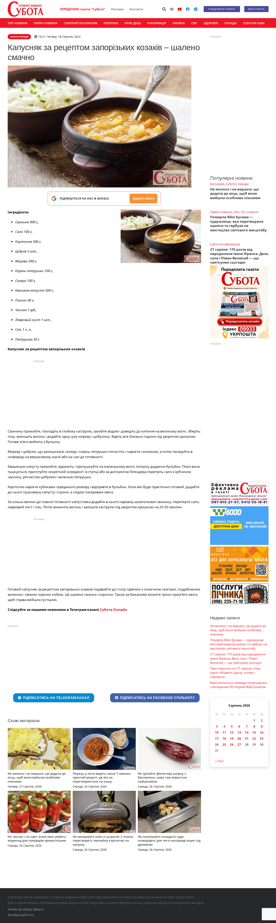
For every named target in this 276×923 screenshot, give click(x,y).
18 (224, 738)
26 (232, 744)
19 (232, 738)
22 (254, 738)
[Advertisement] (104, 393)
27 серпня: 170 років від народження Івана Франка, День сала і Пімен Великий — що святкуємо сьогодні (239, 256)
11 (224, 732)
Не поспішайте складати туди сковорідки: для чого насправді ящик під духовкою (169, 840)
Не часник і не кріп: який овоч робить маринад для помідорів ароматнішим (37, 839)
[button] (164, 9)
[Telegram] (195, 9)
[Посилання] (25, 9)
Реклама (117, 9)
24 (217, 744)
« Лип (219, 761)
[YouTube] (179, 9)
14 (247, 732)
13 (239, 732)
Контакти (136, 9)
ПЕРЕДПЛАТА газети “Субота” (82, 9)
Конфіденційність (21, 915)
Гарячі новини (221, 212)
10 (217, 732)
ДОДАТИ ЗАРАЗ (143, 198)
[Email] (171, 9)
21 (247, 738)
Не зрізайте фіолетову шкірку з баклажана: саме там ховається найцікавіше (162, 777)
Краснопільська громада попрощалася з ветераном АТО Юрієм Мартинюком (238, 685)
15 (254, 732)
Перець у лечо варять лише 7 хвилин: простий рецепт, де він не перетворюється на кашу (102, 777)
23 (261, 738)
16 (261, 732)
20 (239, 738)
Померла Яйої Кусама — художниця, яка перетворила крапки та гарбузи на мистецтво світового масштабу (238, 223)
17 (217, 738)
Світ (236, 212)
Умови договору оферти (26, 909)
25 (224, 744)
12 (232, 732)
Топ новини (249, 212)
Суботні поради (237, 184)
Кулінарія (217, 184)
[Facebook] (187, 9)
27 (239, 744)
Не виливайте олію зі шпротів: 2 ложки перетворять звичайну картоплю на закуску (103, 840)
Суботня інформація (225, 244)
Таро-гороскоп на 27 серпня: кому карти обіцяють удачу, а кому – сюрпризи (235, 672)
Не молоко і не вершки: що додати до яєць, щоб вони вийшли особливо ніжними (37, 777)
